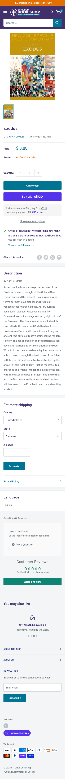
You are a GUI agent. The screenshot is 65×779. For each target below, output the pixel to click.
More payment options (32, 221)
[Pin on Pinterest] (46, 257)
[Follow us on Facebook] (5, 725)
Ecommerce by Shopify (23, 771)
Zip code (8, 444)
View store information (21, 245)
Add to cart (32, 185)
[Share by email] (59, 257)
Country (7, 412)
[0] (59, 12)
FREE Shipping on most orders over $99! (32, 2)
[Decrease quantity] (20, 172)
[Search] (57, 23)
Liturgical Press (13, 136)
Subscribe (15, 697)
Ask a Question (24, 544)
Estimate (14, 466)
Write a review (32, 581)
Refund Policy (11, 481)
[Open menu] (5, 12)
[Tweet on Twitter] (52, 257)
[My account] (51, 12)
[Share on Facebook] (39, 257)
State (6, 428)
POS (5, 771)
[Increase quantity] (38, 172)
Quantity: (8, 172)
